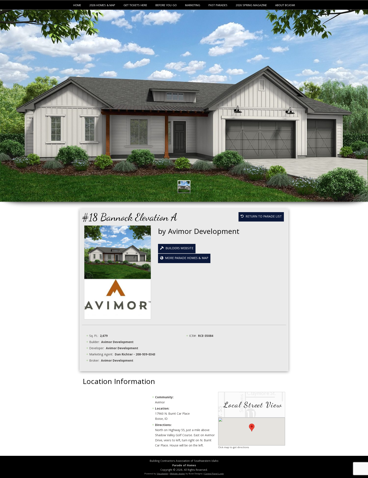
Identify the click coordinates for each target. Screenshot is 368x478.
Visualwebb (162, 473)
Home (77, 5)
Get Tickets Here (135, 5)
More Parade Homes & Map (185, 258)
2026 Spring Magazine (251, 5)
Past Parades (217, 5)
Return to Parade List (263, 216)
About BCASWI (285, 5)
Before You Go (166, 5)
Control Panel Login (214, 473)
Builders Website (178, 248)
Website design (177, 473)
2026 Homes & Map (102, 5)
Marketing (192, 5)
